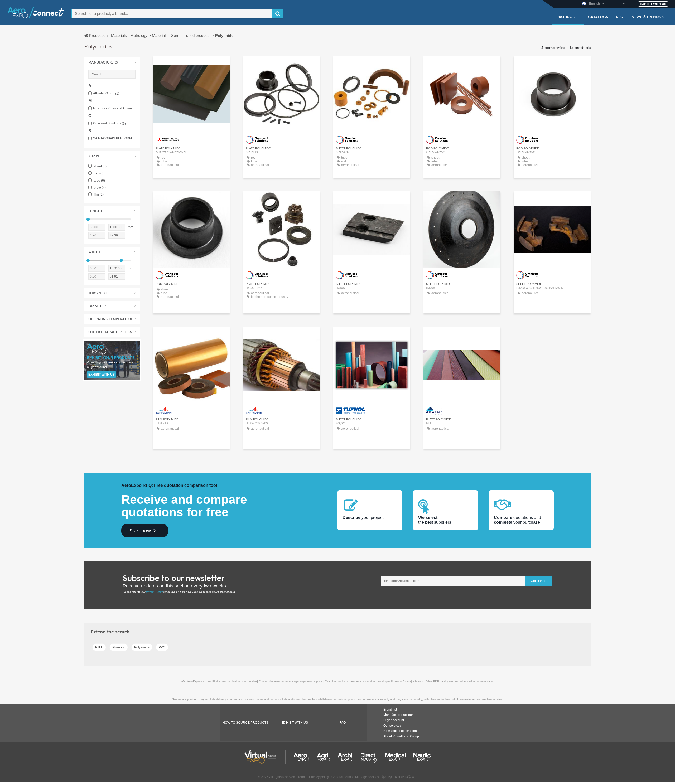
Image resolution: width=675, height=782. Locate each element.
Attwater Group (106, 93)
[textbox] (172, 13)
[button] (112, 62)
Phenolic (118, 647)
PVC (162, 647)
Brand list (390, 709)
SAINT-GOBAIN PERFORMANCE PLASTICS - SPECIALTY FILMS (114, 138)
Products (566, 16)
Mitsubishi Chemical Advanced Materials (114, 108)
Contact (191, 64)
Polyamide (142, 647)
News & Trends (646, 16)
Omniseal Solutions (109, 123)
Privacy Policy (154, 591)
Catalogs (598, 16)
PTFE (99, 647)
